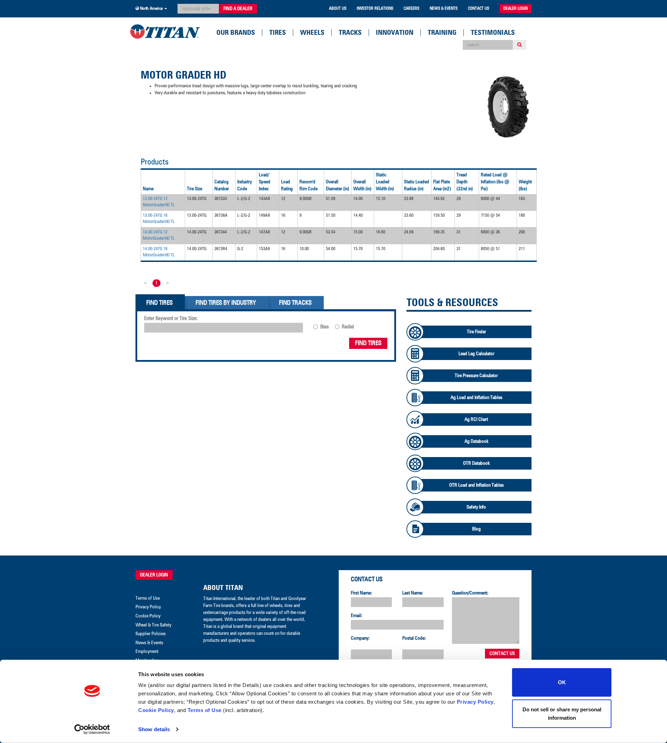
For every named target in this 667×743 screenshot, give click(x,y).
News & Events (444, 9)
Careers (411, 9)
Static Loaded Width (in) (385, 182)
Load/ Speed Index (264, 182)
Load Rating (287, 185)
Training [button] (442, 32)
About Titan (223, 587)
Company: (360, 638)
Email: (356, 615)
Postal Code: (414, 638)
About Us (337, 9)
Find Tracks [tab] (295, 303)
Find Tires (368, 343)
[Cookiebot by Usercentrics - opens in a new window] (92, 729)
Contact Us (478, 9)
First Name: (361, 593)
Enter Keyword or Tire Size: (171, 318)
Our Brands (235, 32)
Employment (146, 651)
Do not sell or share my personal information (561, 713)
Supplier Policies (150, 633)
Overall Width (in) (362, 185)
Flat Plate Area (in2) (442, 185)
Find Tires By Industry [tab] (226, 303)
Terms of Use (205, 710)
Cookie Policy (156, 710)
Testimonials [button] (493, 32)
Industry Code (244, 185)
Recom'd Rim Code (308, 185)
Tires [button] (277, 32)
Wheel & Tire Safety (153, 625)
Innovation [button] (394, 32)
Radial (348, 326)
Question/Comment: (470, 593)
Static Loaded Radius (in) (416, 185)
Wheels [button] (312, 32)
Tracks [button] (350, 32)
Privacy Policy (475, 702)
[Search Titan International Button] (519, 45)
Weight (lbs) (525, 185)
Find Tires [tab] (159, 303)
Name (148, 188)
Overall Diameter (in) (337, 185)
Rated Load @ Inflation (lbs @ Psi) (495, 182)
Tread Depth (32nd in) (464, 182)
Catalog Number (221, 185)
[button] (151, 8)
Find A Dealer (238, 8)
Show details (154, 729)
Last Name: (412, 593)
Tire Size (194, 188)
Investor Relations (375, 9)
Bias (324, 326)
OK (562, 682)
